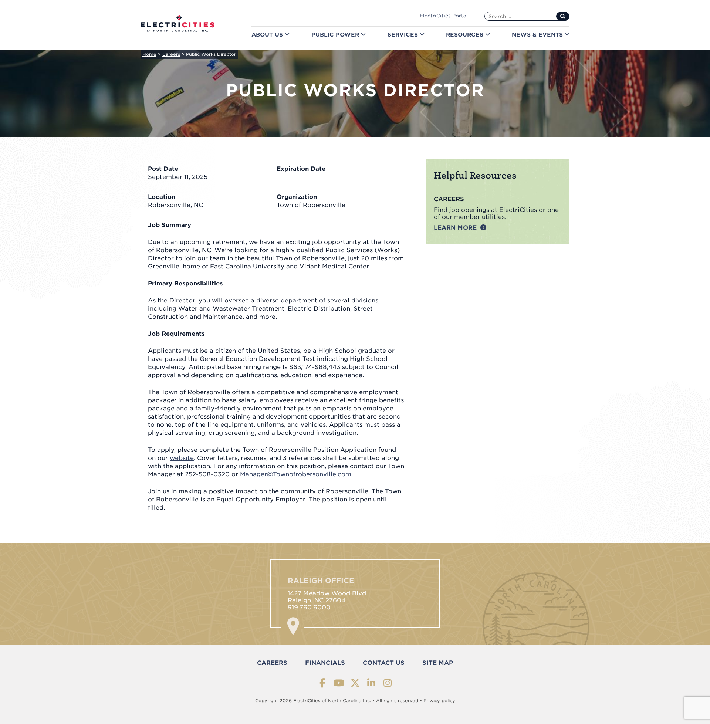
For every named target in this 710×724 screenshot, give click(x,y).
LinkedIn (371, 682)
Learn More (455, 227)
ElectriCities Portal (444, 15)
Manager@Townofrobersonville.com (295, 474)
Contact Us (384, 662)
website (182, 457)
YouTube (339, 682)
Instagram (387, 682)
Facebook (322, 682)
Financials (325, 662)
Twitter (355, 682)
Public (336, 34)
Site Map (437, 662)
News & (538, 34)
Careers (272, 662)
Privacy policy (439, 700)
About (268, 34)
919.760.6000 (309, 607)
